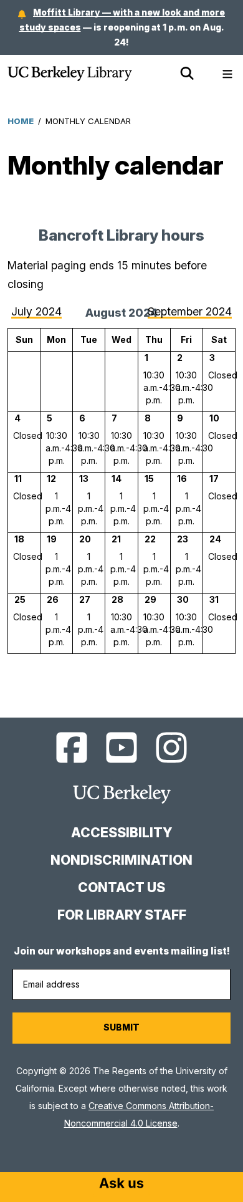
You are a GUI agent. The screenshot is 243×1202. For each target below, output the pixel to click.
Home (20, 121)
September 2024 (190, 311)
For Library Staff (121, 915)
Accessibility (121, 832)
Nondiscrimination (121, 860)
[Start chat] (121, 1184)
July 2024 (36, 311)
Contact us (121, 887)
